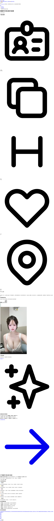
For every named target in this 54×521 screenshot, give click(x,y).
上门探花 (51, 511)
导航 (13, 1)
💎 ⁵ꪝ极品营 (8, 1)
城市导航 (2, 6)
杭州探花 (12, 511)
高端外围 (24, 511)
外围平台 (22, 511)
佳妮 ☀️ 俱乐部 (2, 0)
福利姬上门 (46, 511)
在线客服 (6, 302)
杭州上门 (10, 511)
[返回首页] (0, 5)
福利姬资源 (27, 511)
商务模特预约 (15, 511)
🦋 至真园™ (11, 1)
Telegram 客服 (2, 302)
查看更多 (1, 358)
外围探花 (49, 511)
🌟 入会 (1, 2)
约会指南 (5, 1)
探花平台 (38, 511)
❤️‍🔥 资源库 (2, 1)
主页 (0, 1)
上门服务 (33, 511)
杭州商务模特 (2, 511)
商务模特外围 (43, 511)
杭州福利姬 (7, 511)
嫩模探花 (40, 511)
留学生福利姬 (30, 511)
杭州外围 (5, 511)
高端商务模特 (19, 511)
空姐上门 (35, 511)
